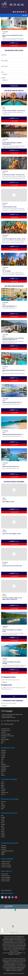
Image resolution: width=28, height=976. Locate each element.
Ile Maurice (3, 847)
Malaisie (3, 775)
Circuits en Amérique (5, 877)
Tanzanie (3, 789)
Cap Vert (3, 794)
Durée (2, 72)
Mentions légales (5, 739)
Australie (3, 755)
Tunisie (2, 781)
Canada (3, 807)
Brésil (2, 808)
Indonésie (3, 752)
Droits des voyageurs (6, 734)
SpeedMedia (19, 952)
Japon (2, 762)
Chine (2, 759)
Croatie (2, 819)
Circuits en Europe (5, 875)
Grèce (2, 822)
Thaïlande (3, 750)
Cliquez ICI (4, 682)
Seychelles (3, 845)
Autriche (3, 820)
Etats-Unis (3, 801)
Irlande (2, 833)
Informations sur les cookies (7, 735)
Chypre (2, 829)
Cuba (2, 803)
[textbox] (8, 57)
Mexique (3, 805)
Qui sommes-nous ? (5, 728)
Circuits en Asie (4, 873)
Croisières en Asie (5, 863)
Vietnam (3, 757)
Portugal (3, 824)
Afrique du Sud (4, 792)
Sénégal (3, 790)
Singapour (3, 764)
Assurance (3, 732)
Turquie (3, 827)
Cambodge (3, 768)
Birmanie (3, 771)
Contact (3, 741)
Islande (2, 836)
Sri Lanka (3, 753)
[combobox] (14, 57)
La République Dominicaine (7, 851)
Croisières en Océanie (6, 866)
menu (23, 15)
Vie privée (3, 737)
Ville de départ (4, 66)
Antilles (2, 854)
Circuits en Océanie (5, 879)
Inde (2, 761)
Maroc (2, 783)
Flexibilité (3, 77)
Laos (2, 773)
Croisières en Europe (6, 861)
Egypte (2, 785)
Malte (2, 826)
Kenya (2, 787)
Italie (2, 815)
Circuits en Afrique (5, 880)
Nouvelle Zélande (5, 766)
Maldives (3, 852)
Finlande (3, 835)
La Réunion (3, 849)
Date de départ (4, 60)
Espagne (3, 817)
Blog (2, 743)
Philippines (3, 769)
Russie (2, 831)
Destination (3, 54)
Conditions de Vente (5, 730)
